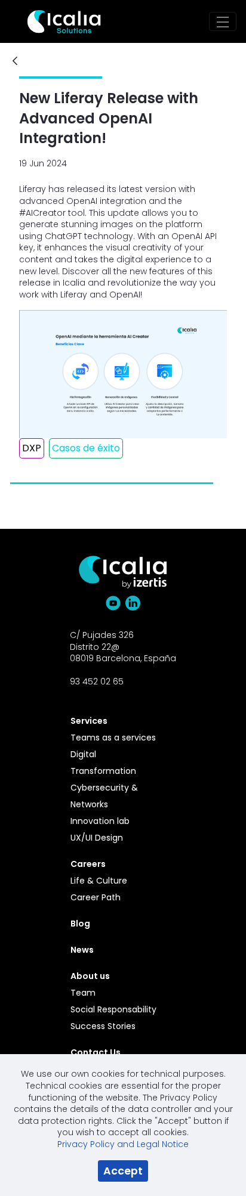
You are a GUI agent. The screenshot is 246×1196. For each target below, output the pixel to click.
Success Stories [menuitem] (103, 1026)
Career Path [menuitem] (95, 897)
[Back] (15, 62)
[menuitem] (116, 720)
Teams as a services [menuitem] (113, 737)
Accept (123, 1171)
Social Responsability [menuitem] (113, 1009)
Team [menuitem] (83, 993)
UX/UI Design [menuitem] (96, 838)
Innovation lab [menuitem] (100, 821)
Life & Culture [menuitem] (98, 881)
